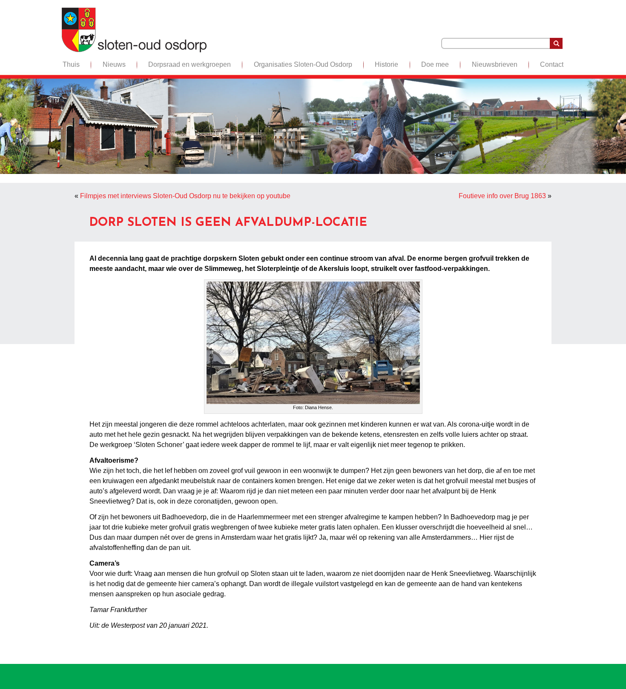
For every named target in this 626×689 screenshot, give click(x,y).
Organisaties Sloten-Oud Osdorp (303, 64)
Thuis (71, 64)
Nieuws (114, 64)
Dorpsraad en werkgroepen (189, 64)
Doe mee (435, 64)
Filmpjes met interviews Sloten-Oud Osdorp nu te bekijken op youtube (185, 195)
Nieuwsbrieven (494, 64)
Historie (386, 64)
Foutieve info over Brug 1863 (502, 195)
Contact (551, 64)
